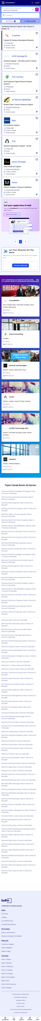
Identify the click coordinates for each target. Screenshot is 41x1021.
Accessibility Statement (20, 997)
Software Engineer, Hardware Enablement (18, 187)
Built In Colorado (7, 973)
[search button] (32, 2)
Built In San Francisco (9, 984)
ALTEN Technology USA (18, 428)
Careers (4, 917)
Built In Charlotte (7, 966)
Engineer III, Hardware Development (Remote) (19, 40)
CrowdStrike (14, 300)
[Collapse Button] (37, 47)
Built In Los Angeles (8, 977)
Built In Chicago (7, 970)
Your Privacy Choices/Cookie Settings (20, 1009)
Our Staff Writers (7, 921)
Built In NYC (6, 980)
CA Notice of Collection (20, 1012)
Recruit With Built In (8, 932)
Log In (37, 3)
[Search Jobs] (37, 9)
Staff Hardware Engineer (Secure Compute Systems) (18, 82)
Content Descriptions (9, 924)
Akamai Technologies (18, 365)
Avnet (11, 397)
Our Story (5, 914)
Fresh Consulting (16, 334)
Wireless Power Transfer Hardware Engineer (18, 104)
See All (37, 280)
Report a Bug (6, 951)
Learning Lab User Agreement (20, 994)
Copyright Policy (20, 1000)
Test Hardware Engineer (12, 125)
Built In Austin (6, 959)
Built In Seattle (6, 988)
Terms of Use (20, 1006)
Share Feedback (7, 948)
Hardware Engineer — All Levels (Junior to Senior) (20, 61)
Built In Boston (7, 963)
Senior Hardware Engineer (12, 166)
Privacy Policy (20, 1003)
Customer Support (8, 944)
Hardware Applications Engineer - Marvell (17, 146)
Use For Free (11, 214)
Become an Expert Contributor (12, 936)
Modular (12, 459)
